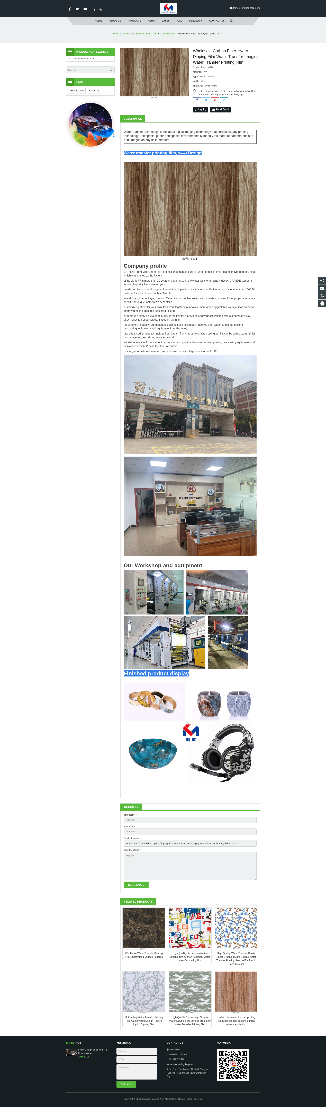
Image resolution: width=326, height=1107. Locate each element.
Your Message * (132, 849)
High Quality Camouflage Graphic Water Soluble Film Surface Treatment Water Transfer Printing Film (190, 1021)
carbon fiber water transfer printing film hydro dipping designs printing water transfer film (236, 1021)
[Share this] (197, 100)
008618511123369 (178, 1054)
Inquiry (201, 109)
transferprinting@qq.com (246, 7)
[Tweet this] (206, 100)
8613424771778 (176, 1059)
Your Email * (130, 826)
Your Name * (130, 814)
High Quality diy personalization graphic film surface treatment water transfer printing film (190, 957)
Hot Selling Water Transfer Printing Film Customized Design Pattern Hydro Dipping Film (144, 1021)
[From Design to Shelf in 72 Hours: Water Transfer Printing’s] (71, 1055)
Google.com (77, 90)
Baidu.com (94, 90)
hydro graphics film (208, 91)
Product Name (131, 838)
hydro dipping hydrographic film (238, 91)
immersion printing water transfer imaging (220, 94)
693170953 (174, 1049)
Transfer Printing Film (83, 58)
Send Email (222, 109)
